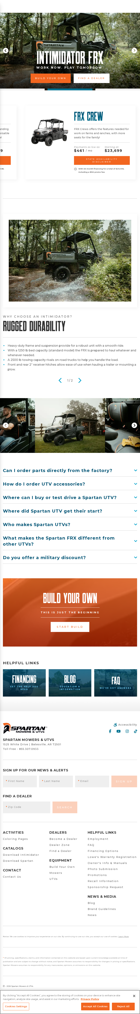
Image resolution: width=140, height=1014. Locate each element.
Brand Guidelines (102, 909)
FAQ (91, 845)
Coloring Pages (15, 839)
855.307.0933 (29, 749)
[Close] (134, 996)
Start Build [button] (70, 626)
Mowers (55, 873)
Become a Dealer (63, 839)
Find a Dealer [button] (96, 78)
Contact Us (12, 876)
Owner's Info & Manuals (107, 863)
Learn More (123, 936)
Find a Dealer (60, 851)
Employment (98, 839)
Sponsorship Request (105, 887)
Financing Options (103, 851)
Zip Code (13, 807)
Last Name (51, 781)
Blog (91, 903)
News (92, 915)
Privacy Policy (90, 999)
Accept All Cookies (95, 1006)
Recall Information (103, 881)
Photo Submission (103, 869)
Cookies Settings (16, 1006)
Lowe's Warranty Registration (112, 857)
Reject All (123, 1006)
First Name (15, 781)
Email (83, 781)
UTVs (53, 879)
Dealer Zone (59, 845)
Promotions (97, 875)
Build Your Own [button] (55, 78)
